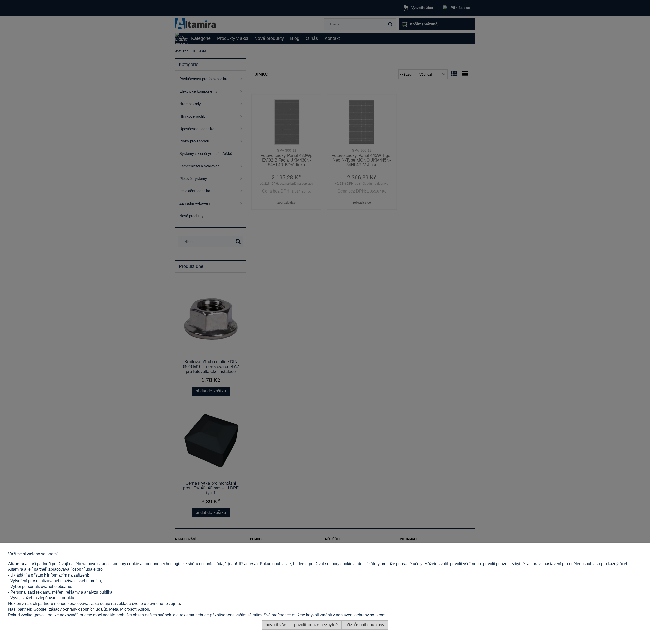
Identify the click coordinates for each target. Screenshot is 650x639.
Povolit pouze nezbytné (316, 624)
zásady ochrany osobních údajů (77, 609)
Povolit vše (276, 624)
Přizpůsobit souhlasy (364, 624)
